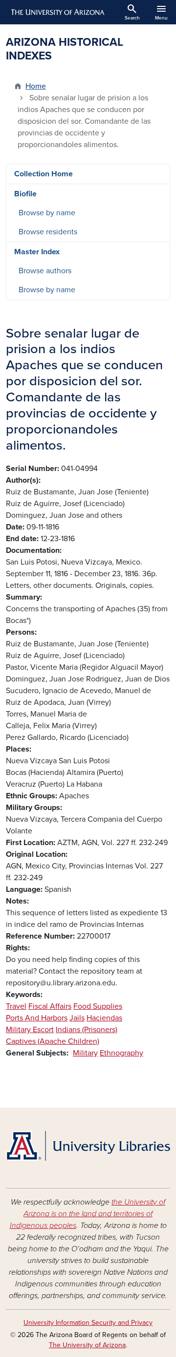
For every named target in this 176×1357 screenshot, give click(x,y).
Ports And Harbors (36, 1018)
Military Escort (30, 1030)
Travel (16, 1006)
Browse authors (45, 271)
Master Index (37, 252)
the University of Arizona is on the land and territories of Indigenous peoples (88, 1213)
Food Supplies (97, 1006)
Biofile (25, 194)
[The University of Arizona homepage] (57, 12)
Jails (77, 1018)
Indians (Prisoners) (86, 1030)
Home (35, 86)
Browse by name (47, 213)
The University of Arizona (87, 1345)
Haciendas (104, 1018)
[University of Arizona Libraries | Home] (88, 1146)
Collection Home (43, 174)
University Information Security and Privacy (88, 1323)
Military (85, 1053)
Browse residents (48, 232)
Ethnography (121, 1053)
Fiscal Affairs (49, 1006)
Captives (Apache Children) (52, 1041)
